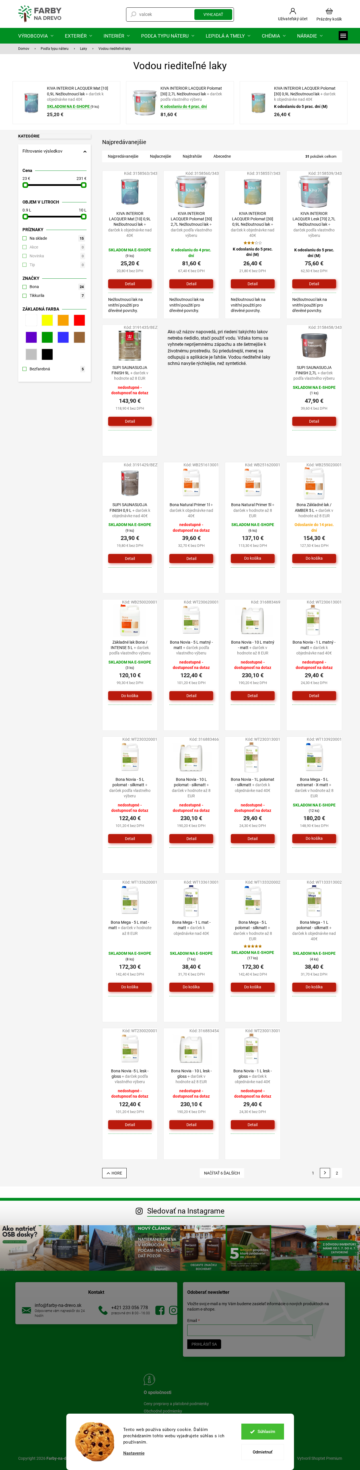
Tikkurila (57, 295)
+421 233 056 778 (129, 1307)
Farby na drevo (159, 1310)
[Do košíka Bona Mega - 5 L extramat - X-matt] (314, 838)
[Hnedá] (78, 337)
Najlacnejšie (160, 156)
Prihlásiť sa (204, 1344)
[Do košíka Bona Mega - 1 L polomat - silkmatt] (314, 987)
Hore (117, 1173)
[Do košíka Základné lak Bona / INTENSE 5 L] (130, 695)
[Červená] (78, 320)
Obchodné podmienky (163, 1411)
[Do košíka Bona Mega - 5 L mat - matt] (130, 987)
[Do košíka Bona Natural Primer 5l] (253, 558)
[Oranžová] (62, 320)
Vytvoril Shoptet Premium (319, 1458)
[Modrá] (62, 337)
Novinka (57, 256)
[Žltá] (46, 320)
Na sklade (57, 238)
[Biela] (30, 320)
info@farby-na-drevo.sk (58, 1305)
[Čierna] (46, 354)
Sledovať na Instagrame (186, 1211)
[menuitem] (36, 36)
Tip (57, 264)
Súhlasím (266, 1431)
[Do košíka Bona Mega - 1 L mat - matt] (191, 987)
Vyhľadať (213, 14)
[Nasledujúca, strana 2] (325, 1173)
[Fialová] (30, 337)
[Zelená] (46, 337)
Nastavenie (134, 1453)
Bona (57, 286)
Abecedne (222, 156)
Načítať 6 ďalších (222, 1173)
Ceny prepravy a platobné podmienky (176, 1403)
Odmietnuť (262, 1452)
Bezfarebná (57, 369)
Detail (130, 284)
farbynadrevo (173, 1310)
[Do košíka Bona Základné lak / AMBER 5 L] (314, 558)
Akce (57, 247)
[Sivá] (30, 354)
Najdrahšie (192, 156)
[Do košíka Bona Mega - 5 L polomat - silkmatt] (253, 987)
